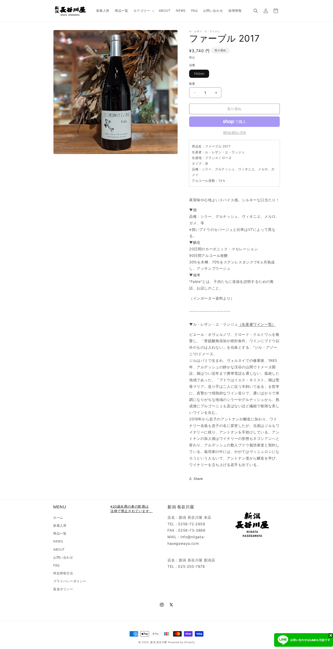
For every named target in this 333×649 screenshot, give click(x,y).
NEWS (58, 541)
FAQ (56, 565)
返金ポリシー (63, 589)
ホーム (58, 517)
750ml (201, 74)
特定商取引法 (63, 573)
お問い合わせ (63, 557)
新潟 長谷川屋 (158, 642)
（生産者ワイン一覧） (257, 324)
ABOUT (59, 549)
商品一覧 (59, 533)
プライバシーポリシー (69, 581)
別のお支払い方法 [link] (234, 132)
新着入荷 (59, 525)
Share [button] (198, 479)
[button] (143, 10)
